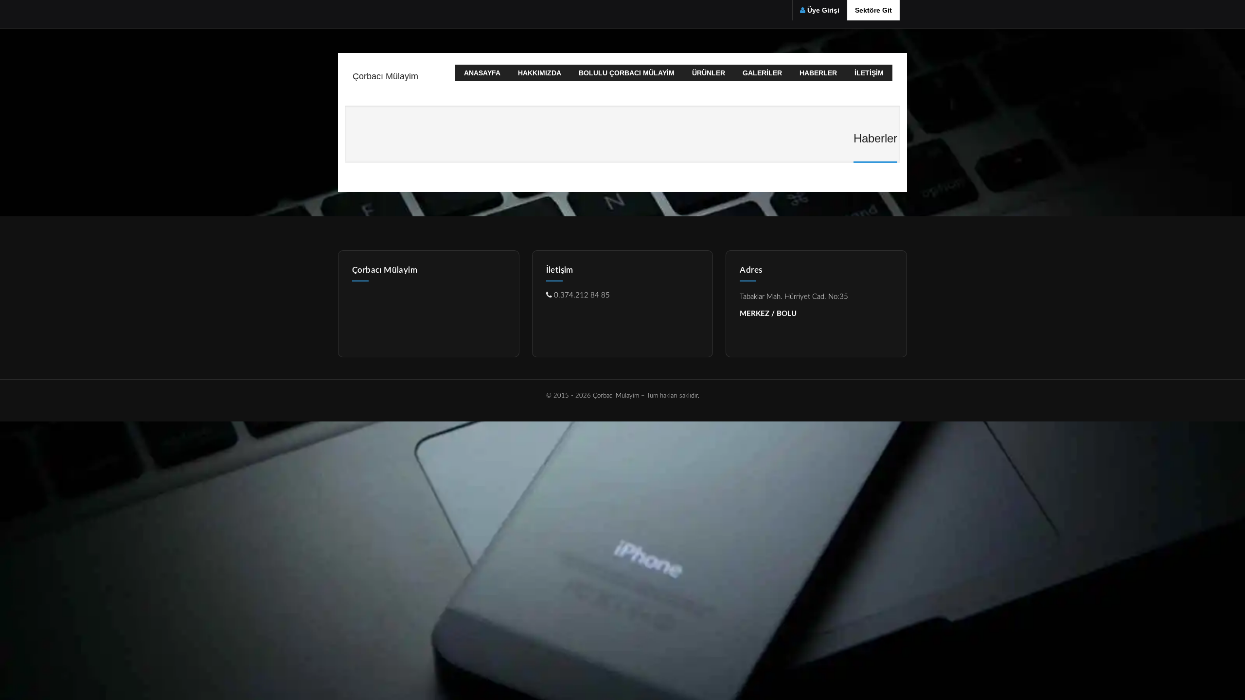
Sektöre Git (873, 10)
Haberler (818, 73)
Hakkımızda (539, 73)
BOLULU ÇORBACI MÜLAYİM (627, 73)
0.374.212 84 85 (581, 295)
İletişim (869, 73)
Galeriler (762, 73)
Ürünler (708, 73)
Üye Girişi (823, 10)
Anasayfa (482, 73)
